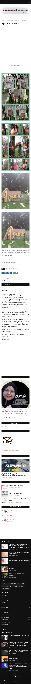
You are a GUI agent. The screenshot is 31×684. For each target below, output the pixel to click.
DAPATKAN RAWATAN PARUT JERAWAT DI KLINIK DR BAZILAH (19, 553)
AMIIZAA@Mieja (12, 520)
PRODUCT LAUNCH (15, 600)
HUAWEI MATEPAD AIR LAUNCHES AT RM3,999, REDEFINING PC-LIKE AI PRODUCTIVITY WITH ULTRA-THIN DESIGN (19, 546)
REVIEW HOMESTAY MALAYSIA (15, 610)
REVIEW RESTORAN (15, 619)
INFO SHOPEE (5, 586)
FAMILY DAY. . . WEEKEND (13, 20)
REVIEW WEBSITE (15, 627)
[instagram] (19, 676)
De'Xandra (15, 595)
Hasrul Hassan (11, 511)
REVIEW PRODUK (15, 617)
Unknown (4, 26)
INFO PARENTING (13, 586)
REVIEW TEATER (15, 624)
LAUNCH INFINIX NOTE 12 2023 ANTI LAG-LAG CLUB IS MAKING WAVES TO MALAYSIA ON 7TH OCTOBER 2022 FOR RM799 (19, 666)
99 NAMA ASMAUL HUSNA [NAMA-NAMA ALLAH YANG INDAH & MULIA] (19, 492)
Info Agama (4, 583)
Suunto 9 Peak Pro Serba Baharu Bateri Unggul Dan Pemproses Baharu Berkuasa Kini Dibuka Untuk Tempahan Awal (19, 644)
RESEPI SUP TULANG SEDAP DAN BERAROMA (17, 574)
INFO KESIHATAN (12, 583)
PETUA (23, 583)
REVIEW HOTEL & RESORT (15, 615)
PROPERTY (15, 602)
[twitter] (15, 676)
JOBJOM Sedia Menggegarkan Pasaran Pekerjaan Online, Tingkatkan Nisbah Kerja (14, 475)
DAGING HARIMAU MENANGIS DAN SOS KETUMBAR (18, 567)
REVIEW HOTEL (15, 612)
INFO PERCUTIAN (5, 588)
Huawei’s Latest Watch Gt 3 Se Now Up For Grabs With (19, 636)
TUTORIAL (15, 629)
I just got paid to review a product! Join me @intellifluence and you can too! (13, 449)
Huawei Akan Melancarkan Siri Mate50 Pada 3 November (18, 657)
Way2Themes (15, 680)
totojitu (9, 515)
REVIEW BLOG (15, 605)
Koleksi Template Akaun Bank (16, 485)
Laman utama (4, 20)
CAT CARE (21, 586)
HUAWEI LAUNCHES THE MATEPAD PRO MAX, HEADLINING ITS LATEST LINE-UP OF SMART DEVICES (19, 560)
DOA (19, 583)
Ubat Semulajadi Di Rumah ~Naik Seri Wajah (18, 499)
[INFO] (15, 465)
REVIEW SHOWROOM (15, 622)
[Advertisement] (15, 45)
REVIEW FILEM (15, 607)
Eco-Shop (15, 597)
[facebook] (12, 676)
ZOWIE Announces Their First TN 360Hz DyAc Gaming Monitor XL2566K (18, 651)
